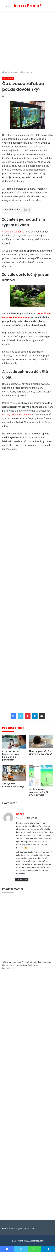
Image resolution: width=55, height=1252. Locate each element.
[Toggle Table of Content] (25, 209)
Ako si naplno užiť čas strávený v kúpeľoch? (40, 752)
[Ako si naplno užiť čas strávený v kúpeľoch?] (41, 741)
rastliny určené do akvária (16, 414)
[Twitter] (20, 716)
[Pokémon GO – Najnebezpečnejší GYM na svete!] (41, 776)
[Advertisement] (27, 41)
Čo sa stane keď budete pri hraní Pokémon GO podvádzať (11, 755)
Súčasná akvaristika (13, 231)
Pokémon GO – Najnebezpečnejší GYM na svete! (38, 792)
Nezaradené (26, 72)
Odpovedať (22, 879)
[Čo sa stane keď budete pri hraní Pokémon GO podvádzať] (14, 742)
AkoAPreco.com (11, 72)
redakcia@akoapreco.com (22, 1228)
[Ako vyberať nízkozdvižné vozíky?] (14, 773)
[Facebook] (13, 716)
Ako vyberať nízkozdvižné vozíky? (13, 785)
